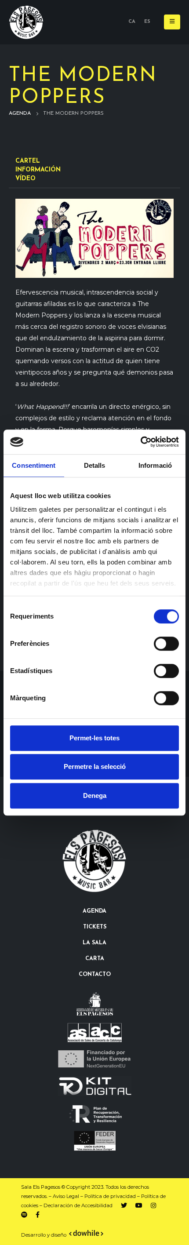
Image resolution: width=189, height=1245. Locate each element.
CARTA (94, 958)
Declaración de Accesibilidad (78, 1205)
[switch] (166, 644)
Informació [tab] (155, 465)
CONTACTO (95, 974)
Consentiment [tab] (33, 465)
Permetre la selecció (95, 766)
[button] (172, 22)
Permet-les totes (94, 738)
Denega (94, 795)
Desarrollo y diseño (43, 1235)
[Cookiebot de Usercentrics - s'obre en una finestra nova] (140, 442)
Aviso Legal (66, 1196)
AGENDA (94, 911)
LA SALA (94, 943)
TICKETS (94, 927)
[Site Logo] (26, 22)
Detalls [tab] (94, 465)
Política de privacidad (110, 1196)
